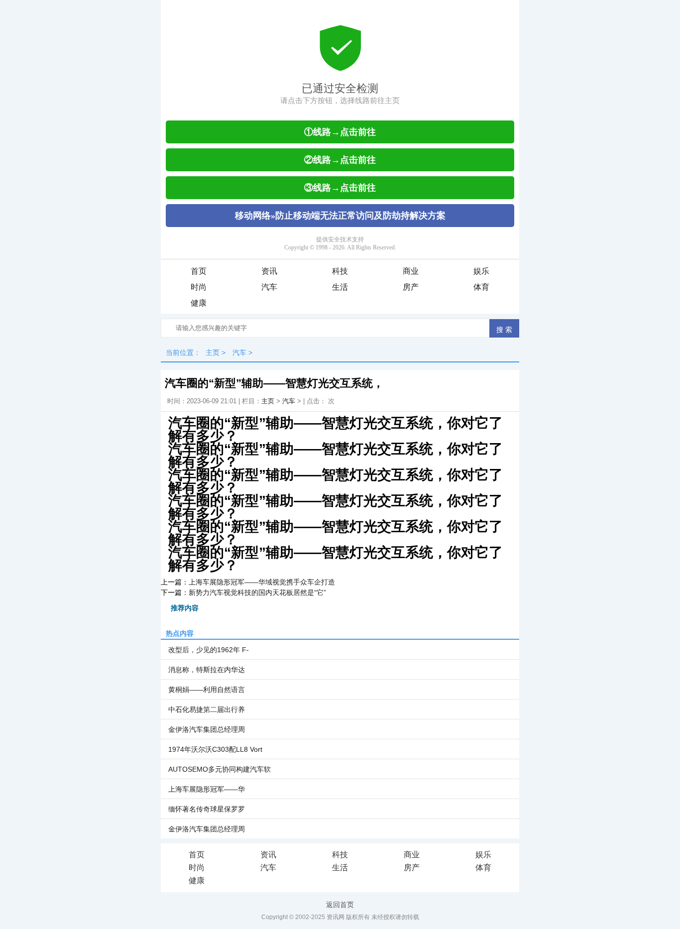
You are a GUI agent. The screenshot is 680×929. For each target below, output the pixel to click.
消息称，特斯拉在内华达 (206, 670)
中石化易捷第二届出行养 (206, 709)
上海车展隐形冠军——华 (206, 789)
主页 (213, 352)
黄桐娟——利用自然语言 (206, 690)
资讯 (269, 271)
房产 (411, 287)
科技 (340, 271)
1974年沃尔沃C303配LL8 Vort (215, 749)
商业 (411, 271)
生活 (340, 287)
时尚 (199, 287)
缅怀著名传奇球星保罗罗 (206, 809)
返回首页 (340, 905)
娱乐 (481, 271)
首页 (199, 271)
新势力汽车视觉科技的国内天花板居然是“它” (257, 592)
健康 (199, 303)
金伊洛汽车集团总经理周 (206, 729)
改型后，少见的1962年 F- (208, 650)
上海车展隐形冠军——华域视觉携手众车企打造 (262, 582)
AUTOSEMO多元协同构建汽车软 (219, 769)
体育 (481, 287)
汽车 (269, 287)
